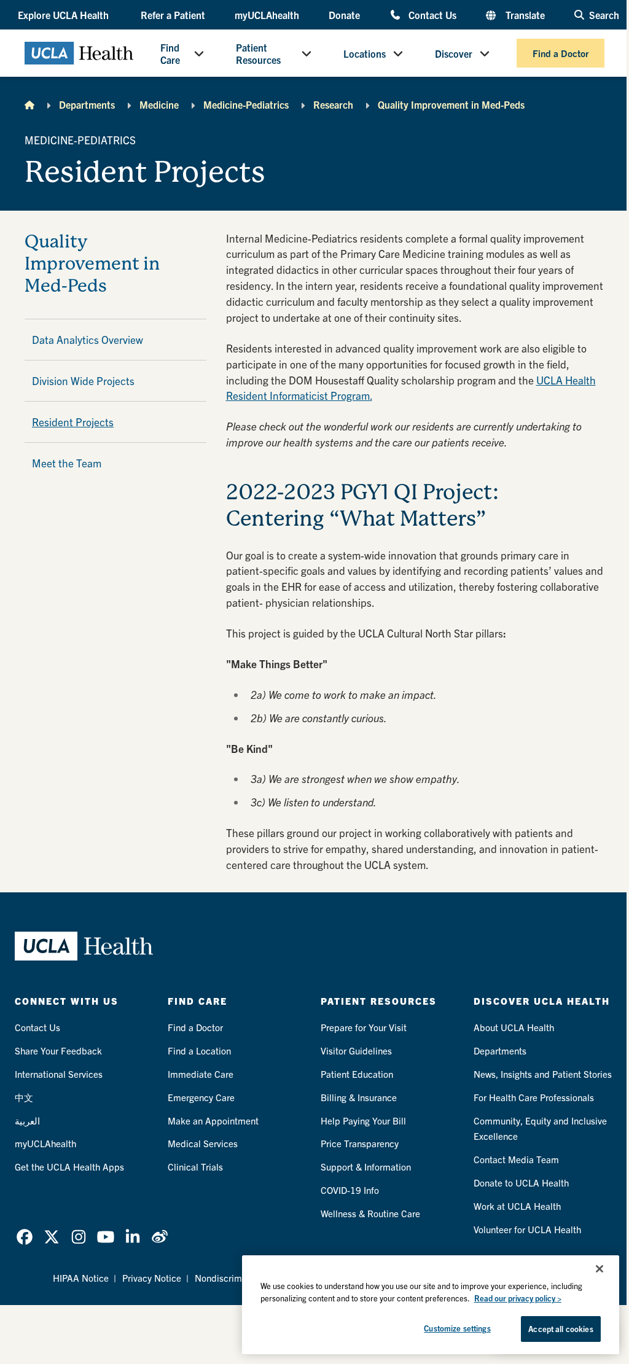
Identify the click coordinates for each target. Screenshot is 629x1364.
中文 (24, 1097)
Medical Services (203, 1143)
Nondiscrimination (232, 1278)
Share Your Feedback (58, 1050)
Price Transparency (360, 1143)
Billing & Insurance (359, 1097)
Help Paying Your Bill (363, 1120)
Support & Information (366, 1166)
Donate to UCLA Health (521, 1182)
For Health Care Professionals (534, 1097)
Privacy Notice (151, 1278)
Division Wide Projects (83, 380)
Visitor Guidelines (356, 1050)
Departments (87, 104)
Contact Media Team (516, 1159)
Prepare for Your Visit (364, 1027)
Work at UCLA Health (517, 1206)
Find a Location (199, 1050)
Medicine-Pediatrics (246, 104)
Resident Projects (73, 421)
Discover (453, 53)
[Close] (599, 1268)
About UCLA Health (514, 1027)
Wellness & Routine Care (370, 1213)
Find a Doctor (560, 53)
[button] (64, 15)
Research (333, 104)
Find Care (170, 53)
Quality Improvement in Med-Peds (451, 104)
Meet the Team (66, 462)
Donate (344, 15)
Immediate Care (200, 1074)
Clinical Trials (195, 1166)
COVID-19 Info (350, 1190)
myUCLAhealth (267, 15)
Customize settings (457, 1328)
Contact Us (432, 14)
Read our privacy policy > (517, 1298)
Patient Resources (258, 53)
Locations (364, 53)
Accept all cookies (560, 1328)
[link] (24, 1237)
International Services (59, 1074)
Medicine (159, 104)
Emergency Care (201, 1097)
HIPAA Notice (81, 1278)
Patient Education (357, 1074)
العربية (27, 1120)
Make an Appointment (213, 1120)
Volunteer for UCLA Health (527, 1229)
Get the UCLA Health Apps (69, 1166)
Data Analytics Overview (87, 339)
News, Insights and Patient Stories (543, 1074)
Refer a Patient (173, 15)
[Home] (29, 104)
